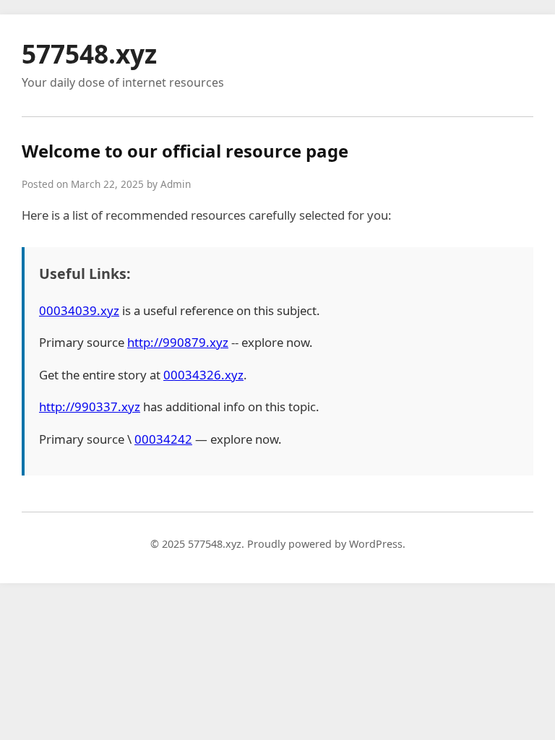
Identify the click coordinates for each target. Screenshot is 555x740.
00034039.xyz (79, 310)
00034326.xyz (203, 374)
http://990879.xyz (177, 342)
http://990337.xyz (89, 406)
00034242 (163, 439)
